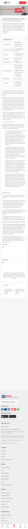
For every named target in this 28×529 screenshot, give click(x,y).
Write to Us (6, 426)
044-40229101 (16, 429)
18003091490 (6, 429)
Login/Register (23, 2)
